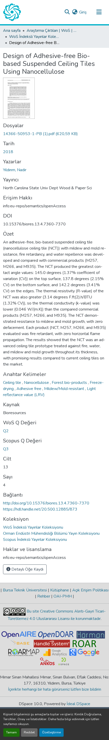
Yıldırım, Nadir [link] (14, 170)
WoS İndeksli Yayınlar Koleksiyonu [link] (34, 36)
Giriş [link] (83, 12)
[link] (54, 134)
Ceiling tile (12, 382)
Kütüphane (59, 590)
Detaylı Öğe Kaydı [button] (26, 569)
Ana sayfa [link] (12, 30)
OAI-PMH (62, 596)
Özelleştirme (51, 732)
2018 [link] (8, 152)
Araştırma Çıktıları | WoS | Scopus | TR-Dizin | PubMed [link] (52, 30)
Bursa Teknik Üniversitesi (25, 590)
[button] (12, 12)
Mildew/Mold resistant (64, 388)
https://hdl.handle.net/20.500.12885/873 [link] (40, 509)
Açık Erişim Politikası (89, 590)
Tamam (11, 732)
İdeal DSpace (78, 704)
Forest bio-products (70, 382)
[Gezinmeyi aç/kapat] (99, 12)
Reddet (29, 732)
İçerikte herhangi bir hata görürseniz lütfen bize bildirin (54, 689)
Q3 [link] (6, 449)
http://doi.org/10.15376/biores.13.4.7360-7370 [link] (46, 503)
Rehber (43, 596)
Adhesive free (29, 388)
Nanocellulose (37, 382)
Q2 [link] (6, 431)
